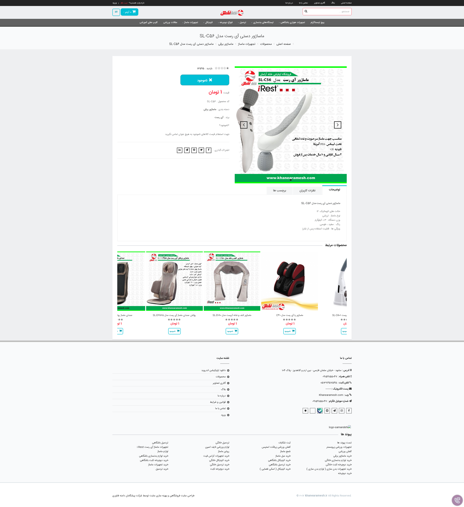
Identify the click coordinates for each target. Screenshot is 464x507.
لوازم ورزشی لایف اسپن (217, 447)
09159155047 (330, 376)
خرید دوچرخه (345, 473)
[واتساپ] (312, 410)
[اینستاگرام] (341, 410)
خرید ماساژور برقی (342, 456)
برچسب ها (279, 190)
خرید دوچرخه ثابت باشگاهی (154, 460)
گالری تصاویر (319, 3)
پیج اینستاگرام (317, 22)
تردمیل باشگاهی (160, 443)
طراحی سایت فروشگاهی (181, 496)
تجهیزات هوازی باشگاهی (293, 22)
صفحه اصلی (346, 3)
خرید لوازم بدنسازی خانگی (338, 460)
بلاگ (333, 3)
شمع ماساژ (285, 451)
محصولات (221, 377)
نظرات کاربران (307, 190)
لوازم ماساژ (163, 451)
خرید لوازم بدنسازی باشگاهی (153, 456)
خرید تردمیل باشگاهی (280, 465)
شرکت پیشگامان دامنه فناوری (127, 496)
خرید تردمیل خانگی (219, 465)
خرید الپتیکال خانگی (219, 460)
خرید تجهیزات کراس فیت (216, 456)
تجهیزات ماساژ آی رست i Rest (152, 447)
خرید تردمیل (162, 469)
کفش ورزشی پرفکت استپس (276, 447)
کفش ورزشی (345, 451)
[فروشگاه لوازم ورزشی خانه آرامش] (232, 13)
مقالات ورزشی (170, 22)
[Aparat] (327, 410)
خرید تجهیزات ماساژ (158, 465)
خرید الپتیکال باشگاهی (279, 460)
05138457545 (328, 383)
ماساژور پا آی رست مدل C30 (289, 315)
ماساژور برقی (210, 109)
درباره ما (289, 3)
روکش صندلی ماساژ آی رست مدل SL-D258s (174, 315)
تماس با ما (303, 3)
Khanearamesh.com (331, 395)
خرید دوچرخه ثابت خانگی (339, 465)
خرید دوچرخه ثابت (219, 469)
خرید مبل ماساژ (283, 456)
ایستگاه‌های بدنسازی (263, 22)
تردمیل (243, 22)
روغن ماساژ (223, 451)
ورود (223, 415)
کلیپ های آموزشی (149, 22)
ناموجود (202, 80)
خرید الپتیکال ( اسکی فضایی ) (275, 469)
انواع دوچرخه (226, 22)
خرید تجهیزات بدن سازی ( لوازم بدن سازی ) (329, 469)
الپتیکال (209, 22)
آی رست (219, 117)
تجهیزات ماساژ (191, 22)
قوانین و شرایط (218, 402)
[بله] (320, 410)
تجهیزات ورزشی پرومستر (339, 447)
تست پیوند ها (344, 443)
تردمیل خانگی (222, 443)
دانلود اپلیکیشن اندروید (213, 370)
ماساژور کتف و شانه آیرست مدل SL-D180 (232, 315)
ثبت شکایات (284, 443)
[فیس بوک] (349, 410)
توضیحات (334, 189)
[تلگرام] (334, 410)
